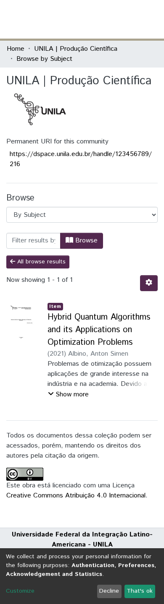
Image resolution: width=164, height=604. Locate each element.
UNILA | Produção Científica (75, 49)
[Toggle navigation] (152, 19)
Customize (20, 591)
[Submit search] (96, 19)
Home (15, 49)
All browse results (40, 262)
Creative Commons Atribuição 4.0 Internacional (75, 495)
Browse (85, 240)
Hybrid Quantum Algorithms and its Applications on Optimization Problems (99, 330)
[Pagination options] (149, 283)
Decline (109, 591)
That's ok (140, 591)
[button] (108, 19)
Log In (125, 19)
